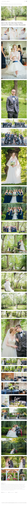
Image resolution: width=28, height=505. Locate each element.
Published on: (2, 492)
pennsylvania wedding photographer (21, 486)
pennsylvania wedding (14, 486)
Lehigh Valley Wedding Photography (14, 485)
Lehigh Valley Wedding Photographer (5, 485)
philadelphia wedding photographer (12, 487)
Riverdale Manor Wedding (12, 488)
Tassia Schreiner (12, 492)
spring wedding (17, 488)
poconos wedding (22, 487)
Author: (9, 492)
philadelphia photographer (4, 487)
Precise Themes (25, 502)
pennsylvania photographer (8, 486)
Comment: (16, 492)
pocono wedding (18, 487)
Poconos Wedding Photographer (5, 488)
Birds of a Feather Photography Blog (10, 502)
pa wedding (20, 485)
